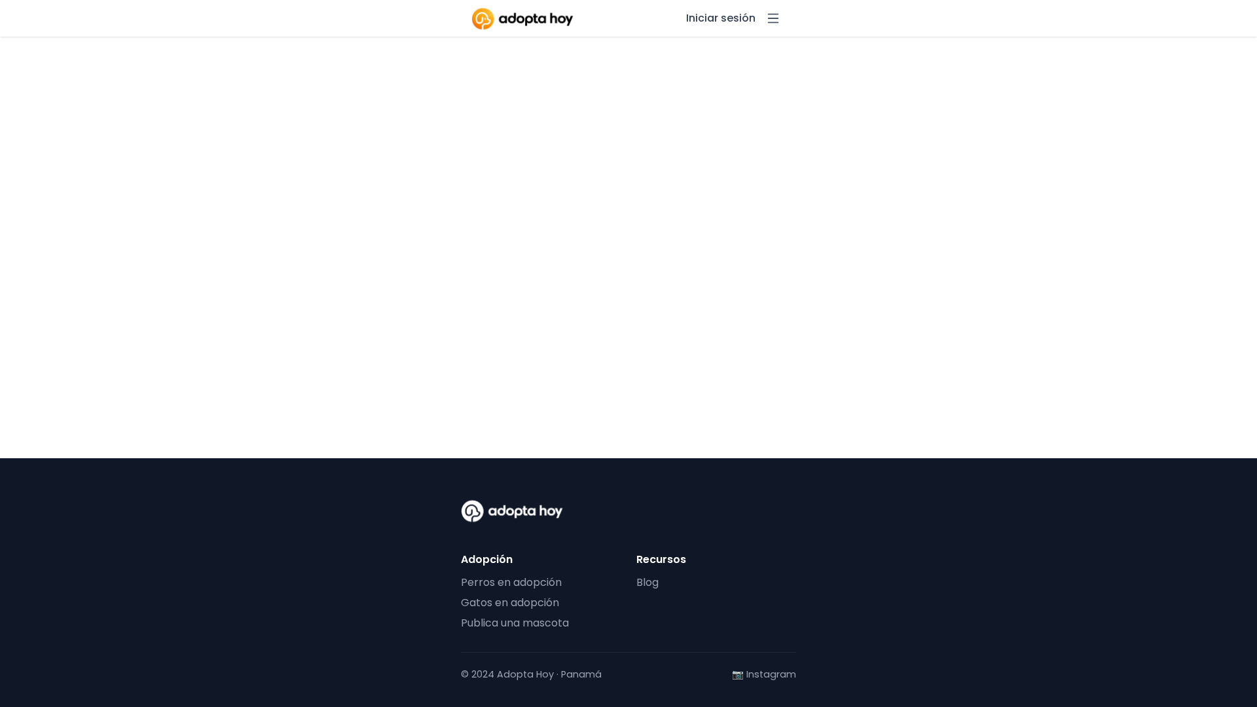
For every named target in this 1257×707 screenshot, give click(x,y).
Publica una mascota (515, 622)
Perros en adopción (511, 582)
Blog (647, 582)
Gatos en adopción (510, 602)
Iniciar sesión (721, 18)
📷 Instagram (764, 674)
